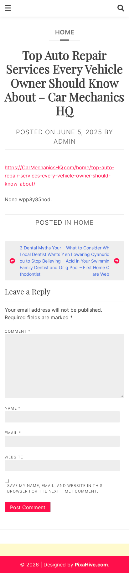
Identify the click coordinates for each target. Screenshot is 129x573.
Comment (17, 331)
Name (12, 408)
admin (65, 141)
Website (14, 457)
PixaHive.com (91, 564)
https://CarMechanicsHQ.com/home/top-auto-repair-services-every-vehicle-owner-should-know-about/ (59, 175)
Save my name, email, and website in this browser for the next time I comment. (55, 488)
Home (64, 32)
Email (13, 432)
